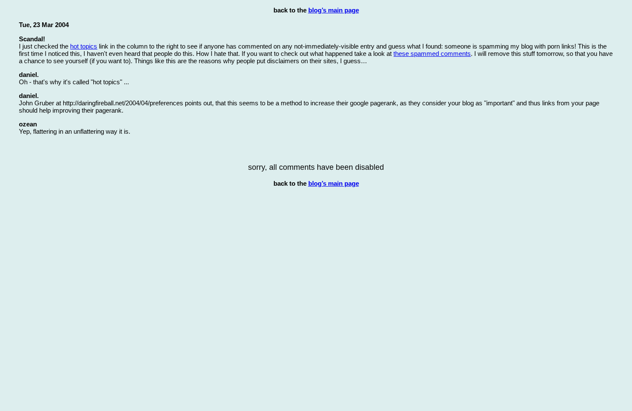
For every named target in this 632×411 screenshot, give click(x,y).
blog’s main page (333, 10)
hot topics (83, 46)
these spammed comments (432, 53)
